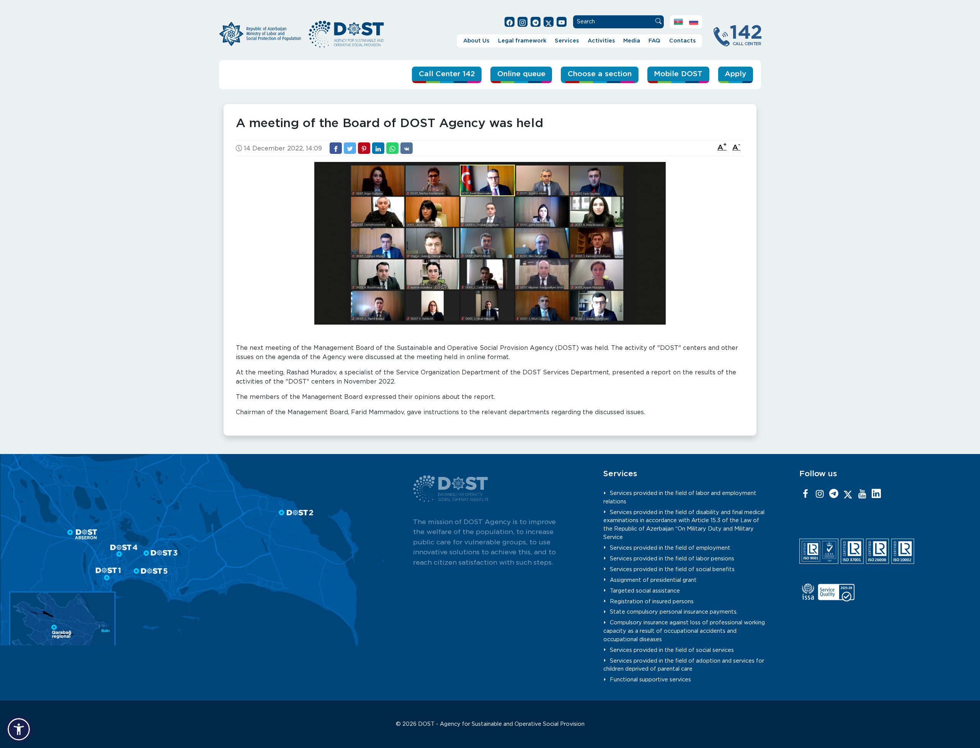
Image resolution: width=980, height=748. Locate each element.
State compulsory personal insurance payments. (674, 611)
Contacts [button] (682, 40)
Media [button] (631, 40)
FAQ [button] (654, 40)
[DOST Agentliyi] (876, 494)
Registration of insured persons (652, 601)
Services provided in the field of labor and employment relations (679, 497)
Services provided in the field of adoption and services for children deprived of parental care (683, 665)
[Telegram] (834, 494)
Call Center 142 (447, 74)
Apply (735, 74)
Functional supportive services (650, 679)
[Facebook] (805, 494)
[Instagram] (819, 494)
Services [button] (567, 40)
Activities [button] (601, 40)
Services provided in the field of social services (672, 650)
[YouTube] (862, 494)
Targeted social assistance (645, 590)
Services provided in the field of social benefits (672, 569)
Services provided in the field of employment (670, 547)
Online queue (521, 74)
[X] (848, 494)
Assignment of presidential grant (653, 580)
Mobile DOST (678, 74)
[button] (19, 729)
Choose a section (600, 74)
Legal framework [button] (522, 40)
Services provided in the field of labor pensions (672, 558)
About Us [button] (476, 40)
